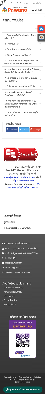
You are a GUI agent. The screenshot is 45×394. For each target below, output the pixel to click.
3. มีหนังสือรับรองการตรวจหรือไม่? (18, 49)
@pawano (16, 267)
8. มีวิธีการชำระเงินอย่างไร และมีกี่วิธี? (19, 86)
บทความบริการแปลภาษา (14, 287)
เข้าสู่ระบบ (27, 3)
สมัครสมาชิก (37, 3)
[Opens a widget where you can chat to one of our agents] (22, 389)
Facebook (13, 130)
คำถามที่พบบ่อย (10, 300)
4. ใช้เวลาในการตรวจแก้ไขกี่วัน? (18, 55)
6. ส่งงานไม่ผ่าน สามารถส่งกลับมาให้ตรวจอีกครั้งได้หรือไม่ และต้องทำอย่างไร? (21, 71)
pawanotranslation (22, 272)
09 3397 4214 (10, 258)
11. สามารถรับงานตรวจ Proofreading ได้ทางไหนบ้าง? (21, 114)
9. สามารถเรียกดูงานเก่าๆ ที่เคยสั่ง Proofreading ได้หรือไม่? (18, 93)
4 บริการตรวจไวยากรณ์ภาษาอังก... (18, 228)
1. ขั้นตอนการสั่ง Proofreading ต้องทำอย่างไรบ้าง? (20, 36)
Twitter (26, 130)
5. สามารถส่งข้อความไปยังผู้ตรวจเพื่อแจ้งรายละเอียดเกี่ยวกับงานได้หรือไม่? (21, 62)
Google (37, 130)
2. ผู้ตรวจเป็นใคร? (12, 44)
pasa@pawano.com (13, 262)
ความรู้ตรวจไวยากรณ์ (13, 292)
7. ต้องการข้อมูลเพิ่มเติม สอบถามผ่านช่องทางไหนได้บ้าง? (21, 79)
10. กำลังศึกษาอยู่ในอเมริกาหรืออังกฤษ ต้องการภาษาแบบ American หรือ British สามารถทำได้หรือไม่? (21, 104)
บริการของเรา (9, 296)
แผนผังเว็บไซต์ (10, 304)
